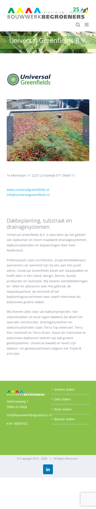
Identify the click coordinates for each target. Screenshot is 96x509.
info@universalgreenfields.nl (28, 195)
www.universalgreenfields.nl (28, 190)
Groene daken (64, 389)
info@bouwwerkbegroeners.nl (29, 415)
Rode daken (63, 409)
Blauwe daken (64, 419)
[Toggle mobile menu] (87, 24)
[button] (10, 130)
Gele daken (62, 399)
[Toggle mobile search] (78, 24)
